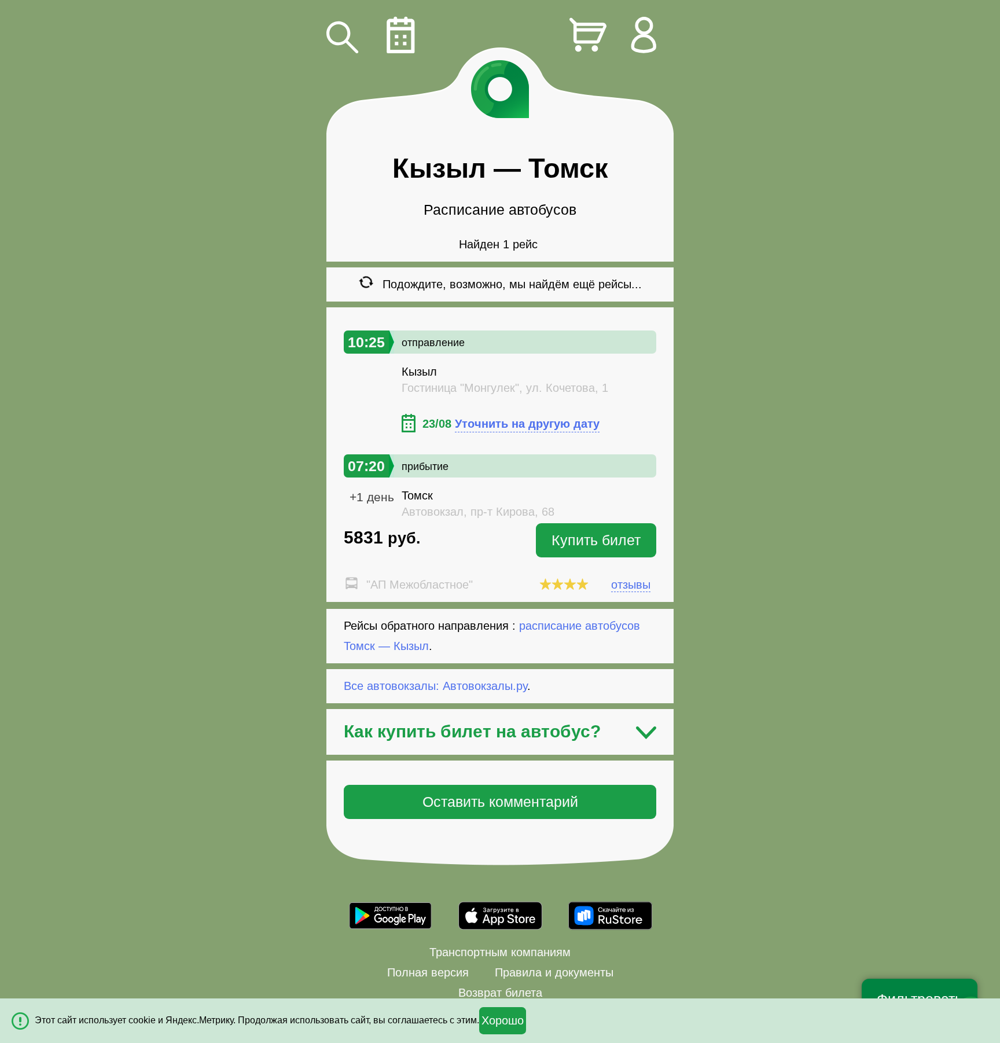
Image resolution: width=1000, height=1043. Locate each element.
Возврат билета (500, 992)
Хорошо (502, 1020)
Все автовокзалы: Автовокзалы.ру (435, 686)
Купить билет (596, 540)
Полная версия (428, 972)
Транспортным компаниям (500, 952)
